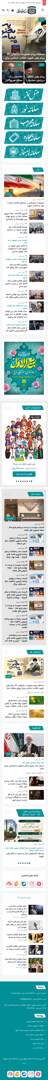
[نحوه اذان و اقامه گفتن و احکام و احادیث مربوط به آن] (36, 950)
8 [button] (16, 481)
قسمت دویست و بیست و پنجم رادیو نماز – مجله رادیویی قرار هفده (25, 529)
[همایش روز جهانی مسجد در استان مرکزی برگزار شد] (36, 295)
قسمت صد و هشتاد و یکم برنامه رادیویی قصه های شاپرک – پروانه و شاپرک (16, 595)
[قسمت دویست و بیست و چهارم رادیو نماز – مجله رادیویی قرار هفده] (36, 565)
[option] (24, 50)
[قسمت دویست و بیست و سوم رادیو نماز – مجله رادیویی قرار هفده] (36, 606)
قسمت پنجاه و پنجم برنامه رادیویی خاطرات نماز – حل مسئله (16, 541)
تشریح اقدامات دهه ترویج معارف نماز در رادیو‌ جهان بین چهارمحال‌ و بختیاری (15, 216)
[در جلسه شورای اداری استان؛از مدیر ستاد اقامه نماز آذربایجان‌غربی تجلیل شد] (36, 325)
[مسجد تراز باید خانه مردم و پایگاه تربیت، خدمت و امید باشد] (36, 781)
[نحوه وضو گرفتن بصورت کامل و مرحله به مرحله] (36, 938)
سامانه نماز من (38, 1048)
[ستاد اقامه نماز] (26, 10)
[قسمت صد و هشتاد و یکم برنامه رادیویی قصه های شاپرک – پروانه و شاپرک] (36, 592)
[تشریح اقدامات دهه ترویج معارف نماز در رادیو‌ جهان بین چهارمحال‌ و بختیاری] (36, 214)
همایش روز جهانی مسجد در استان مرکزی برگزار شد (16, 296)
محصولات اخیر (33, 407)
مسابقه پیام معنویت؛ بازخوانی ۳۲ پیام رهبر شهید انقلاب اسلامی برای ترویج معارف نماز (25, 58)
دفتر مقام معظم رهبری (35, 1021)
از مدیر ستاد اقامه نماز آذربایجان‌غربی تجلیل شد (16, 328)
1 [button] (31, 481)
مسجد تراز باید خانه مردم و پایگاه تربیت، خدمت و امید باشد (15, 784)
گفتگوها (36, 728)
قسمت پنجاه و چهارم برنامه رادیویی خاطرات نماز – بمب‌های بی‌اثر (16, 581)
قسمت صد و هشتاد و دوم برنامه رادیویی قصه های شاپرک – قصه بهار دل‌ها (16, 554)
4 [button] (25, 481)
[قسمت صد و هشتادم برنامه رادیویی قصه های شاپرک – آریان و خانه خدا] (36, 635)
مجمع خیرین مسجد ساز (35, 1035)
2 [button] (29, 481)
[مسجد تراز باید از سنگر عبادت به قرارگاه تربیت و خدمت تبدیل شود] (36, 795)
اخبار (41, 20)
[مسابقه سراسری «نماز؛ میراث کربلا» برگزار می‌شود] (36, 713)
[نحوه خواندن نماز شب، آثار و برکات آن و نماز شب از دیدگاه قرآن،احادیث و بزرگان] (36, 910)
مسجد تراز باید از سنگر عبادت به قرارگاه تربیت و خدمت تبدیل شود (16, 797)
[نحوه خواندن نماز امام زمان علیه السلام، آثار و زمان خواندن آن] (36, 965)
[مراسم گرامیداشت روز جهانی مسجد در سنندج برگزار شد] (36, 228)
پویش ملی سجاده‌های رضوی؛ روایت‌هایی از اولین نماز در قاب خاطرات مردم (16, 703)
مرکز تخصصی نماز (37, 1039)
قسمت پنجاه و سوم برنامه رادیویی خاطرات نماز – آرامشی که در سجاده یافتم (15, 623)
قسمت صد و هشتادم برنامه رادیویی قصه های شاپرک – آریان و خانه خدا (16, 638)
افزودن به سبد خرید (24, 474)
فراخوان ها (35, 652)
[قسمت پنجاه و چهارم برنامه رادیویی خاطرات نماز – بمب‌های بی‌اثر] (36, 578)
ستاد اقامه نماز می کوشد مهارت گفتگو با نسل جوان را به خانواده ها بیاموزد (16, 311)
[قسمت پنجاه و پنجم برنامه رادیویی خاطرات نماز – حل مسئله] (36, 538)
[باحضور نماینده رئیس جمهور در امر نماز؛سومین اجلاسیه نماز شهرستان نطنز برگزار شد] (36, 259)
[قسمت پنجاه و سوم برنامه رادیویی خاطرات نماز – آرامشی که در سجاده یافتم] (36, 619)
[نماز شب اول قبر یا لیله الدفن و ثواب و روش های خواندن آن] (36, 925)
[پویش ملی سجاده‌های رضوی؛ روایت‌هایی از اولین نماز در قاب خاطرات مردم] (36, 700)
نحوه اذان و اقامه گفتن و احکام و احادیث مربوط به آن (16, 949)
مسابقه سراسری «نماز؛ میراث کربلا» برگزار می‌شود (16, 715)
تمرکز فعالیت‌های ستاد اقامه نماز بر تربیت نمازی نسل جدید (16, 281)
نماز (10, 1059)
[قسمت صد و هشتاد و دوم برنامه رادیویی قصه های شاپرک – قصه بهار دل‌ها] (36, 551)
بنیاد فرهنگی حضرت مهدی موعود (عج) (29, 1030)
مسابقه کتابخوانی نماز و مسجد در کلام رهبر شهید (24, 852)
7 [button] (18, 481)
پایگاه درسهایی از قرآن (35, 1026)
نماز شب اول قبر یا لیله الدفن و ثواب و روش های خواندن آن (16, 924)
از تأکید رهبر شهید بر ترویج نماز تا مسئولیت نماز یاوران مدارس (17, 246)
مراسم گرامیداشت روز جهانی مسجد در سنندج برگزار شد (17, 230)
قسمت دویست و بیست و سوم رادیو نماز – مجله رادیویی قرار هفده (16, 608)
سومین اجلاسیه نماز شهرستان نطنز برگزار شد (16, 263)
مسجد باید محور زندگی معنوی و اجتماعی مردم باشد (24, 766)
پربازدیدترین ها (24, 897)
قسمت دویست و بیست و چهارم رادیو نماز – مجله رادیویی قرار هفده (16, 568)
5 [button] (22, 481)
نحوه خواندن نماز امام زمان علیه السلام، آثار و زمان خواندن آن (16, 962)
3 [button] (27, 481)
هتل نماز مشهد (38, 1043)
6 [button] (20, 481)
